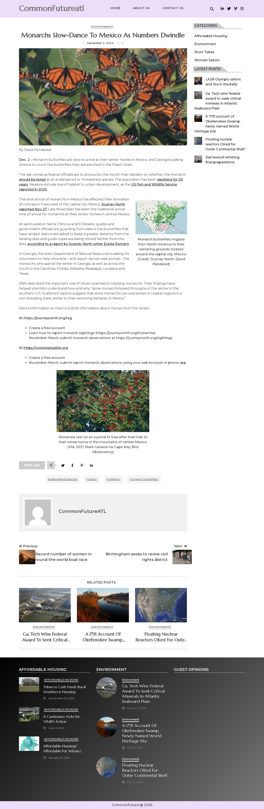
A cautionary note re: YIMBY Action (61, 719)
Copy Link (32, 465)
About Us (141, 8)
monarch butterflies (144, 479)
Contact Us (173, 8)
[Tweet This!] (62, 465)
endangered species (62, 479)
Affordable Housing (210, 36)
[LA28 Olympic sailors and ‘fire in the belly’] (198, 81)
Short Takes (204, 52)
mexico (91, 479)
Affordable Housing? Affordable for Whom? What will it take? (62, 749)
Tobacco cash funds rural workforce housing (64, 689)
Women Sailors (207, 60)
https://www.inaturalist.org (46, 348)
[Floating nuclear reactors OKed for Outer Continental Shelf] (198, 141)
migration (113, 479)
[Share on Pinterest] (81, 465)
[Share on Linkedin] (91, 465)
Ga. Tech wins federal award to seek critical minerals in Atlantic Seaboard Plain (44, 637)
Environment (205, 44)
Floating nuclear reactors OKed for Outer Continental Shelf (225, 144)
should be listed (32, 179)
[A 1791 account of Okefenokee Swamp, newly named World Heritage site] (198, 118)
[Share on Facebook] (72, 465)
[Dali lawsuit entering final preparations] (198, 159)
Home (115, 8)
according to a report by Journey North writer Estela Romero (78, 244)
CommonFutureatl (51, 8)
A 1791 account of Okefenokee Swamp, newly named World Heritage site (103, 637)
